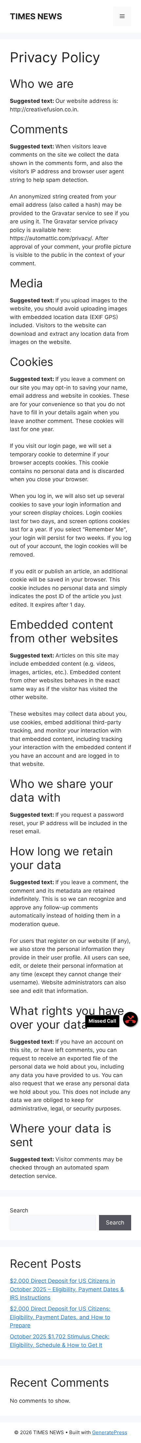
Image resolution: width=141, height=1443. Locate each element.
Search (19, 1210)
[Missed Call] (130, 1019)
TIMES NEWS (36, 16)
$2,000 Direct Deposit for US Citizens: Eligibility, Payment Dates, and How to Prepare (60, 1317)
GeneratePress (109, 1432)
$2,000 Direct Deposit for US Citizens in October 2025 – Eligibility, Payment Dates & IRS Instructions (67, 1289)
